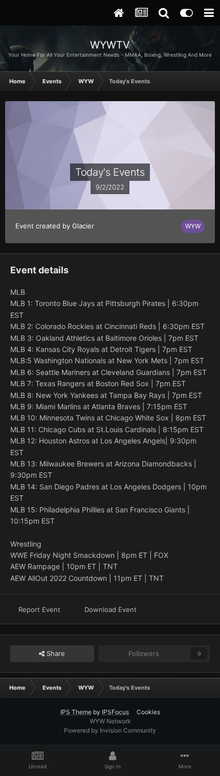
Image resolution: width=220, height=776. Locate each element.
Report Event (39, 609)
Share (55, 653)
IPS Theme (76, 712)
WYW (193, 226)
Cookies (148, 712)
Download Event (110, 609)
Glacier (83, 226)
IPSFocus (115, 712)
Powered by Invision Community (110, 730)
